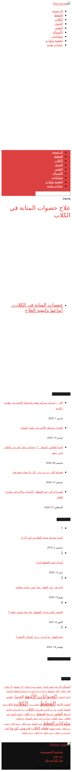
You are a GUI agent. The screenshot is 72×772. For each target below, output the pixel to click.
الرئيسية (57, 11)
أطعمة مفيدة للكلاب (33, 687)
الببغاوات (61, 697)
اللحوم (60, 709)
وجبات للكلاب (27, 733)
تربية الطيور (62, 714)
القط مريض (34, 704)
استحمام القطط (21, 691)
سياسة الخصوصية (51, 752)
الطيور (59, 28)
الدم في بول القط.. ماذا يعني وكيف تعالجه (39, 587)
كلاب (6, 728)
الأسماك (58, 32)
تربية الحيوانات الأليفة (15, 709)
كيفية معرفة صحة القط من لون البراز (42, 537)
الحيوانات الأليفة (41, 696)
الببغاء (68, 697)
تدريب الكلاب (34, 709)
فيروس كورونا (20, 728)
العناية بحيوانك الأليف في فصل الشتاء (41, 427)
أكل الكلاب (8, 687)
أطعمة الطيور (48, 687)
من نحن (58, 756)
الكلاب (59, 19)
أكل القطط (18, 687)
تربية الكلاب (29, 714)
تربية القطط (44, 714)
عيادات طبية (55, 45)
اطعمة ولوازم (54, 40)
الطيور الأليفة (63, 704)
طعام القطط (54, 728)
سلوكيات (57, 36)
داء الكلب (20, 718)
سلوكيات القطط (56, 723)
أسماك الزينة (62, 687)
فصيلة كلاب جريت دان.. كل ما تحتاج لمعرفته (38, 472)
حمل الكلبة (57, 718)
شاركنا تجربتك (54, 760)
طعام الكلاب (40, 728)
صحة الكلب (15, 723)
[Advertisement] (36, 111)
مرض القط (48, 733)
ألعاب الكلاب (65, 691)
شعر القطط (37, 723)
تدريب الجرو (50, 709)
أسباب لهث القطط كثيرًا (49, 562)
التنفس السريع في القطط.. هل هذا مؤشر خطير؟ (35, 612)
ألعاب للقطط (53, 691)
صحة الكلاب (26, 723)
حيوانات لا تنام (45, 718)
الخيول (58, 23)
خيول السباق (31, 718)
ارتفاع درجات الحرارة (37, 691)
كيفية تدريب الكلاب (62, 733)
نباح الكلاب (38, 733)
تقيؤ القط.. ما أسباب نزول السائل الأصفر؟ (39, 637)
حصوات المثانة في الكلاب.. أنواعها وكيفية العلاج (37, 307)
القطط (58, 15)
